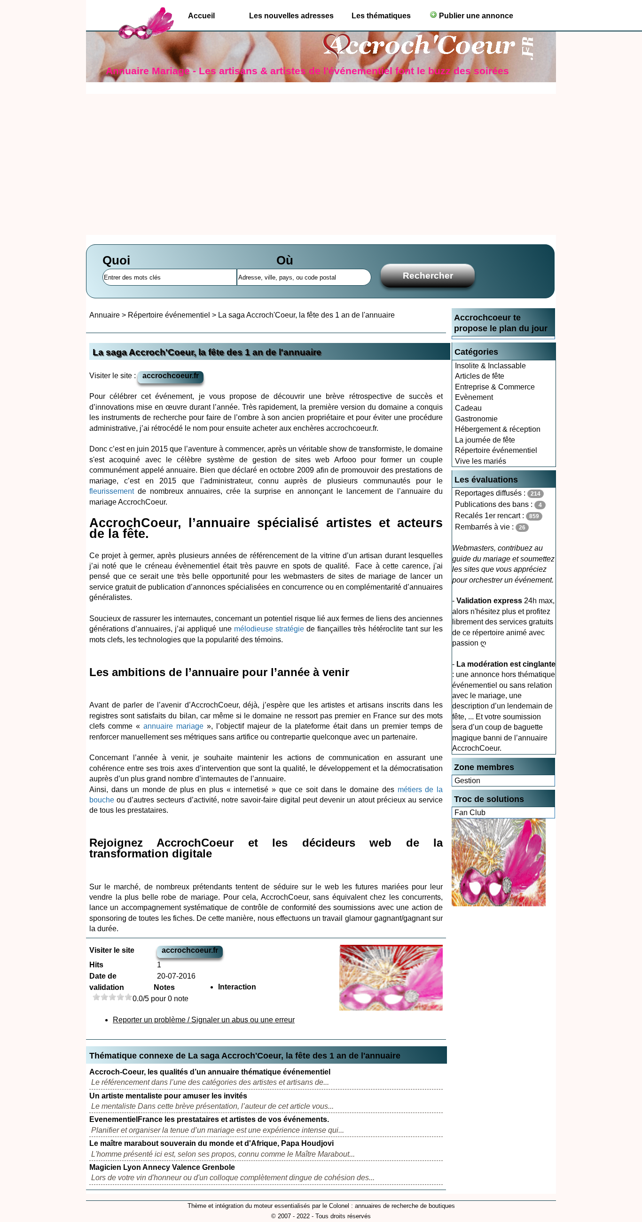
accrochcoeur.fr (170, 376)
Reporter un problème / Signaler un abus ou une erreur (204, 1020)
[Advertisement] (321, 164)
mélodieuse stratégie (269, 629)
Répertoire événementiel (496, 450)
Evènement (474, 397)
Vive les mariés (480, 461)
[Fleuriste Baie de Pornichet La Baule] (499, 904)
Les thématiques (381, 16)
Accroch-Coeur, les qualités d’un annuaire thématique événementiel (209, 1072)
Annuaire (104, 315)
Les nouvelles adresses (291, 16)
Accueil (201, 16)
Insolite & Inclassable (490, 366)
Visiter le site (111, 950)
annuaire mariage (173, 726)
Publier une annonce (475, 16)
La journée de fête (485, 440)
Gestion (467, 781)
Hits (96, 965)
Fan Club (469, 813)
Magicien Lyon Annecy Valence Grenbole (162, 1167)
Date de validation (106, 981)
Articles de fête (479, 376)
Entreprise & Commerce (495, 387)
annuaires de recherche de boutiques (405, 1205)
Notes (164, 987)
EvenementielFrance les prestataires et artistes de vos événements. (209, 1119)
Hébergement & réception (497, 429)
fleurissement (111, 491)
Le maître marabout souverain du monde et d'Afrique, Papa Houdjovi (211, 1143)
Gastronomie (476, 419)
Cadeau (468, 408)
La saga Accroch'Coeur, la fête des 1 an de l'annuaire (306, 315)
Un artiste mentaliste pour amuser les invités (168, 1096)
